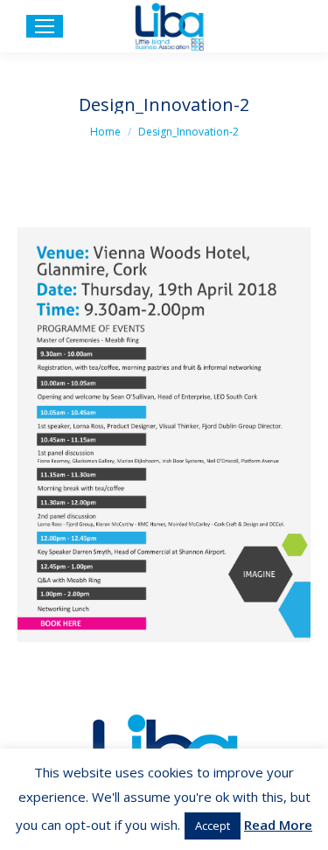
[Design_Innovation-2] (164, 434)
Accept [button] (212, 825)
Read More (278, 824)
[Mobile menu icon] (44, 26)
